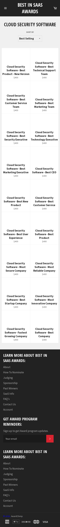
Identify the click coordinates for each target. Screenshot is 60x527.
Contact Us (9, 404)
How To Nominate (13, 372)
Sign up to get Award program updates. (25, 431)
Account (8, 409)
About (6, 367)
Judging (8, 377)
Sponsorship (10, 383)
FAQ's (6, 399)
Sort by (30, 32)
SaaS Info (8, 393)
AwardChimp (17, 516)
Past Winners (10, 388)
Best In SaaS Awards (30, 8)
